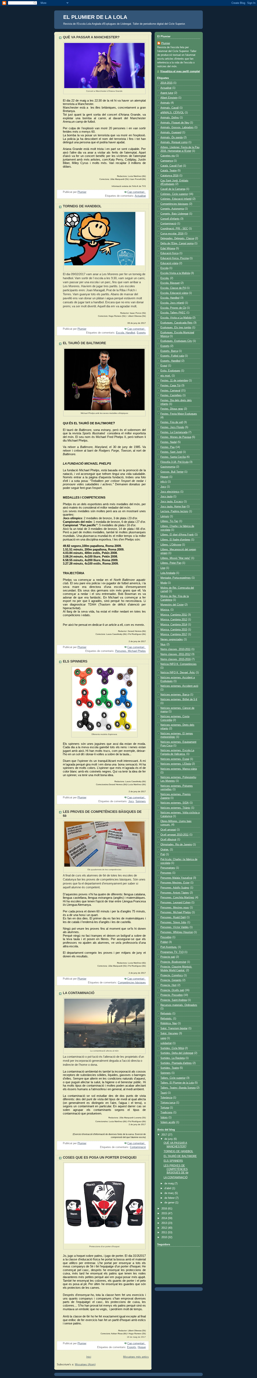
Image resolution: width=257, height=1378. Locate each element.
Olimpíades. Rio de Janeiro (176, 844)
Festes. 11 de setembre (174, 380)
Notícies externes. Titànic (175, 807)
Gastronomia (167, 466)
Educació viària (169, 263)
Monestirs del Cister (172, 604)
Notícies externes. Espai (174, 759)
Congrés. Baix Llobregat (174, 213)
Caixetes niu (167, 155)
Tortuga (164, 1107)
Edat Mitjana (167, 248)
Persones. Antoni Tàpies (174, 892)
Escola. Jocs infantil (172, 302)
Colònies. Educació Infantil (176, 198)
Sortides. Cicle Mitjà (172, 1048)
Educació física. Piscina (174, 258)
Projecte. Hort (168, 985)
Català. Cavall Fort (171, 165)
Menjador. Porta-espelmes (175, 577)
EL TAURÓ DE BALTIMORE (84, 343)
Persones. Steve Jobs (173, 922)
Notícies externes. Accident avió (179, 686)
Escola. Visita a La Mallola (176, 317)
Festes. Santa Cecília (173, 457)
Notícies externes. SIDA (174, 802)
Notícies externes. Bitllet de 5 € (178, 699)
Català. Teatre (168, 170)
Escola (164, 268)
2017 (164, 1134)
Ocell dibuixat (168, 839)
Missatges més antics (136, 1357)
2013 (164, 1223)
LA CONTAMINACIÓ (78, 993)
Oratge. (164, 849)
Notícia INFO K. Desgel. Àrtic (177, 672)
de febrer (169, 1198)
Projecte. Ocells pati (172, 990)
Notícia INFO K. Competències (178, 664)
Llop (162, 568)
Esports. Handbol (170, 360)
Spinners (141, 801)
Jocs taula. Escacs (171, 501)
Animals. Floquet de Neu (174, 122)
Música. (165, 609)
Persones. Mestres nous (174, 907)
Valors (164, 1117)
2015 (164, 1213)
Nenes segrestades (171, 639)
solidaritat (166, 1043)
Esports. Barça (169, 351)
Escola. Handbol (125, 332)
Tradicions (166, 1112)
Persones (165, 872)
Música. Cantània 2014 (173, 624)
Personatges (167, 867)
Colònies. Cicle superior (174, 194)
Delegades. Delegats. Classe (177, 238)
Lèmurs (164, 516)
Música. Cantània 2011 (173, 614)
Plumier (165, 43)
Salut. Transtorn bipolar (174, 1028)
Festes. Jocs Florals (172, 427)
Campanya (166, 160)
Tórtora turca (167, 1102)
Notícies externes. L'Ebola (175, 763)
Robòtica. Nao (168, 1023)
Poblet (164, 942)
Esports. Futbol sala (172, 355)
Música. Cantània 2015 (173, 629)
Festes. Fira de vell (171, 422)
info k (163, 481)
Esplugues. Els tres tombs (175, 327)
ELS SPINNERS (75, 661)
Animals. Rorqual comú (174, 142)
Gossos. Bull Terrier (172, 471)
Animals (165, 102)
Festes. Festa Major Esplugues (178, 413)
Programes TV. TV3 (172, 952)
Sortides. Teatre (169, 1068)
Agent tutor (166, 93)
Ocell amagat (168, 829)
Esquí (163, 365)
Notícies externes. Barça (174, 694)
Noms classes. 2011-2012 (175, 654)
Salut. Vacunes (169, 1033)
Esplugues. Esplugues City (176, 341)
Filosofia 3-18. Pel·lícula (174, 462)
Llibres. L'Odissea (170, 544)
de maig (169, 1183)
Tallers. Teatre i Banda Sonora (178, 1087)
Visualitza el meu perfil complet (180, 71)
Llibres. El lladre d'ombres (175, 539)
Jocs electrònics (169, 491)
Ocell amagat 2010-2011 (174, 834)
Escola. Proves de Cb (173, 307)
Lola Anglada (167, 573)
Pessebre (165, 937)
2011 (164, 1232)
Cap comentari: (136, 192)
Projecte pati (167, 957)
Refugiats (165, 1013)
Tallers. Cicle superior (173, 1078)
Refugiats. (166, 1018)
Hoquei (142, 1347)
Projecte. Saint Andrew (173, 1000)
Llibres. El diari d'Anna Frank (177, 534)
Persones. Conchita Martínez (177, 897)
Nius (163, 644)
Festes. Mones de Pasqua (175, 437)
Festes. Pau (167, 447)
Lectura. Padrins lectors (174, 511)
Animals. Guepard (170, 132)
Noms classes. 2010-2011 (175, 649)
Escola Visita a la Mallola (175, 273)
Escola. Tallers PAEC (173, 312)
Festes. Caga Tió (170, 385)
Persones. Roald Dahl (173, 917)
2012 (164, 1227)
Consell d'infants (169, 218)
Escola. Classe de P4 (173, 288)
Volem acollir (167, 1122)
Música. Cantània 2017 (173, 634)
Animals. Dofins (169, 117)
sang (163, 1038)
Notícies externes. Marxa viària (178, 768)
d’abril (168, 1188)
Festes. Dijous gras (171, 408)
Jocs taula (166, 496)
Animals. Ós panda (171, 137)
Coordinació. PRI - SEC (174, 228)
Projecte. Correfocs (171, 975)
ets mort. (165, 375)
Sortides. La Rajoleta (172, 1058)
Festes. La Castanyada (174, 432)
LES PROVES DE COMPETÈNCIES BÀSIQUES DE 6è (176, 1169)
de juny (169, 1139)
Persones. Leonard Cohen (175, 902)
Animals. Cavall (169, 107)
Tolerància (166, 1097)
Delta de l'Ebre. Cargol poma (177, 243)
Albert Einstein (168, 97)
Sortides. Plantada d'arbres (176, 1063)
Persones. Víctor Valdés (174, 927)
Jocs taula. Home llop (173, 506)
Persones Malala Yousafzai (176, 877)
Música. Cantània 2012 (173, 619)
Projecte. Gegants (171, 980)
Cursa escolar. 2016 (172, 233)
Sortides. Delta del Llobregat (176, 1053)
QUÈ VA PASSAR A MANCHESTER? (91, 37)
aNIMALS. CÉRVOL (172, 112)
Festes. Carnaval (170, 390)
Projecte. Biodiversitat (173, 962)
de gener (169, 1202)
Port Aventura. (168, 947)
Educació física (169, 253)
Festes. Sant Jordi (171, 452)
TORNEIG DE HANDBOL (82, 206)
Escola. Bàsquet (170, 283)
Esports (141, 332)
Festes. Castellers (171, 395)
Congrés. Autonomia (172, 208)
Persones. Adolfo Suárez (174, 887)
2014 (164, 1218)
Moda (163, 582)
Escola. (164, 278)
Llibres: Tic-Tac (169, 521)
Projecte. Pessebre (171, 995)
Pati (162, 854)
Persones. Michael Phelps (130, 651)
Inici (88, 1357)
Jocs (131, 801)
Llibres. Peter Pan (170, 563)
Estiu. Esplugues (170, 370)
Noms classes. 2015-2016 (175, 659)
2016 (164, 1208)
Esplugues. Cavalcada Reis (176, 322)
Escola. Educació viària (174, 293)
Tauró (163, 1092)
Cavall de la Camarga (172, 189)
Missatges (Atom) (85, 1364)
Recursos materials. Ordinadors (178, 1005)
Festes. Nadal (168, 442)
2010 (164, 1237)
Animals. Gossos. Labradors (177, 127)
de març (169, 1193)
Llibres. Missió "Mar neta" (175, 558)
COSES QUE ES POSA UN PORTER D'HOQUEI (100, 1157)
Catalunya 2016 (169, 175)
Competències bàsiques (132, 982)
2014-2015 (166, 82)
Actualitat (140, 195)
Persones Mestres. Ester (175, 882)
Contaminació (138, 1147)
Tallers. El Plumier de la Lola (177, 1082)
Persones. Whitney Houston (176, 932)
